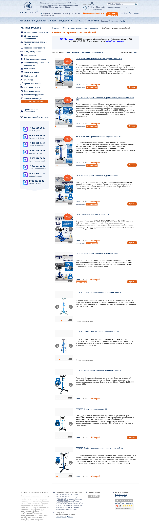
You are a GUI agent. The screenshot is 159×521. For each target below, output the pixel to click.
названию (86, 52)
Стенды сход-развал (33, 51)
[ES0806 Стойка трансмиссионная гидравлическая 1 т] (64, 267)
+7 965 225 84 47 (37, 143)
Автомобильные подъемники (36, 32)
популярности (98, 52)
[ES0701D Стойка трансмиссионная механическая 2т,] (64, 345)
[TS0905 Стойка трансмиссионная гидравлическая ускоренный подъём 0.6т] (64, 112)
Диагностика (29, 69)
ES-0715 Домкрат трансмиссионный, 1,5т (92, 214)
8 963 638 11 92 (36, 181)
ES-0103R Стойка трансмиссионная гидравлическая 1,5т (99, 137)
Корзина (95, 21)
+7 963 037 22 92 (37, 166)
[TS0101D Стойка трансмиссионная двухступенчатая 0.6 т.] (64, 462)
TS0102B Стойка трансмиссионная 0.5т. (92, 409)
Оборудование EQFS (33, 98)
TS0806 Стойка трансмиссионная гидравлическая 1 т (97, 175)
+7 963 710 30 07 (37, 128)
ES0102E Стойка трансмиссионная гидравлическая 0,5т (98, 292)
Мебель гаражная (31, 72)
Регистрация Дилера (64, 517)
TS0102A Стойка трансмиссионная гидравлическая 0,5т (98, 370)
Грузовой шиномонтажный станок (35, 43)
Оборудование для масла (35, 59)
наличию (76, 52)
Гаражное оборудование (34, 48)
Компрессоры (30, 55)
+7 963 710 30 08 (37, 135)
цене (68, 52)
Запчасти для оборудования (36, 117)
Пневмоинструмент (32, 87)
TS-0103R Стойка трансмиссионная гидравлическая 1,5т (99, 59)
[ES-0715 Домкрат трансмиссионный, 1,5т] (64, 228)
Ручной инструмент (32, 83)
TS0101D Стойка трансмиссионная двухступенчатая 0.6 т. (99, 448)
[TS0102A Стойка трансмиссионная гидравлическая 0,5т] (64, 384)
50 (135, 52)
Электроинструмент (32, 91)
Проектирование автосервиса (31, 111)
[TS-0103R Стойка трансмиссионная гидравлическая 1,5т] (64, 73)
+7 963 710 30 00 (37, 151)
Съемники (28, 80)
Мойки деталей (30, 76)
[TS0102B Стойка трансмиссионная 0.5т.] (64, 423)
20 (132, 52)
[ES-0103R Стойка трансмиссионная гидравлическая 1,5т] (64, 151)
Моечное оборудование (34, 95)
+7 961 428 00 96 (37, 158)
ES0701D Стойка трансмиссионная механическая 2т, (97, 331)
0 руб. (122, 21)
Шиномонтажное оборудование (31, 37)
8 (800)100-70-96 (52, 13)
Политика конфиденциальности (65, 513)
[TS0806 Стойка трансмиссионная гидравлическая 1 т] (64, 189)
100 (137, 52)
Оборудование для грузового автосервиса (36, 64)
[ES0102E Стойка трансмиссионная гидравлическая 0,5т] (64, 306)
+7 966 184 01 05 (37, 173)
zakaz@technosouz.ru (124, 503)
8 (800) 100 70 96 (71, 13)
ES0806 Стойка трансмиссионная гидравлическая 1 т (97, 253)
